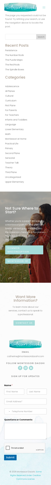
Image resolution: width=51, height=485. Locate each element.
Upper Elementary (14, 181)
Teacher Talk (12, 162)
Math (8, 134)
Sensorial (10, 158)
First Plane (10, 105)
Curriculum (10, 100)
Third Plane (11, 172)
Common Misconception (18, 250)
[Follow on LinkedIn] (31, 368)
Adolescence (12, 86)
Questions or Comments (18, 419)
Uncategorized (13, 177)
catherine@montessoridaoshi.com (25, 356)
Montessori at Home (15, 138)
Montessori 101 (17, 261)
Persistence (11, 50)
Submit (10, 457)
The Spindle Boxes (14, 69)
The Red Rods (12, 64)
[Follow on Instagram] (25, 368)
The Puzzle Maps (14, 59)
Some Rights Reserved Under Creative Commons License (26, 475)
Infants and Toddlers (16, 119)
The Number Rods (14, 55)
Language (10, 124)
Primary (9, 148)
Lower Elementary (14, 129)
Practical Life (11, 143)
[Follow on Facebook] (20, 368)
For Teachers (12, 115)
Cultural (9, 95)
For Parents (11, 110)
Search (41, 37)
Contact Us (24, 323)
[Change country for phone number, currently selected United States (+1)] (7, 411)
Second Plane (12, 153)
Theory (9, 167)
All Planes (10, 91)
